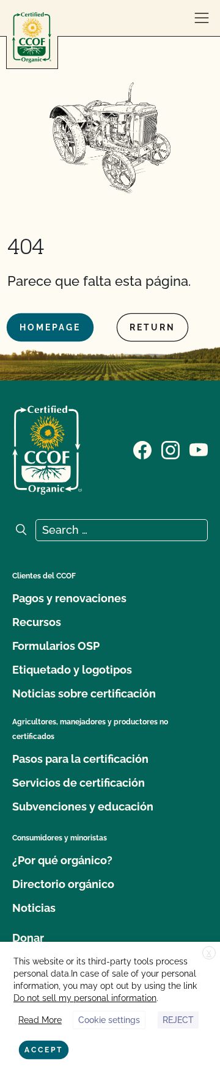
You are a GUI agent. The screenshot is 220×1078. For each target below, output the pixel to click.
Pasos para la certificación (80, 758)
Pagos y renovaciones (69, 598)
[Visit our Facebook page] (142, 449)
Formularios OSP (56, 645)
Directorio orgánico (63, 884)
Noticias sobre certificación (84, 693)
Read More (40, 1020)
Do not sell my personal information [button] (84, 998)
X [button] (209, 953)
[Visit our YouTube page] (198, 449)
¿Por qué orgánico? (62, 860)
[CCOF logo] (31, 37)
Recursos (36, 622)
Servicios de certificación (78, 782)
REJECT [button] (178, 1020)
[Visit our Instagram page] (170, 449)
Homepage (50, 327)
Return (152, 327)
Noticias (34, 907)
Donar (28, 937)
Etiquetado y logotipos (72, 669)
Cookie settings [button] (109, 1020)
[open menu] (201, 18)
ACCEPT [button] (43, 1050)
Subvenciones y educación (82, 806)
